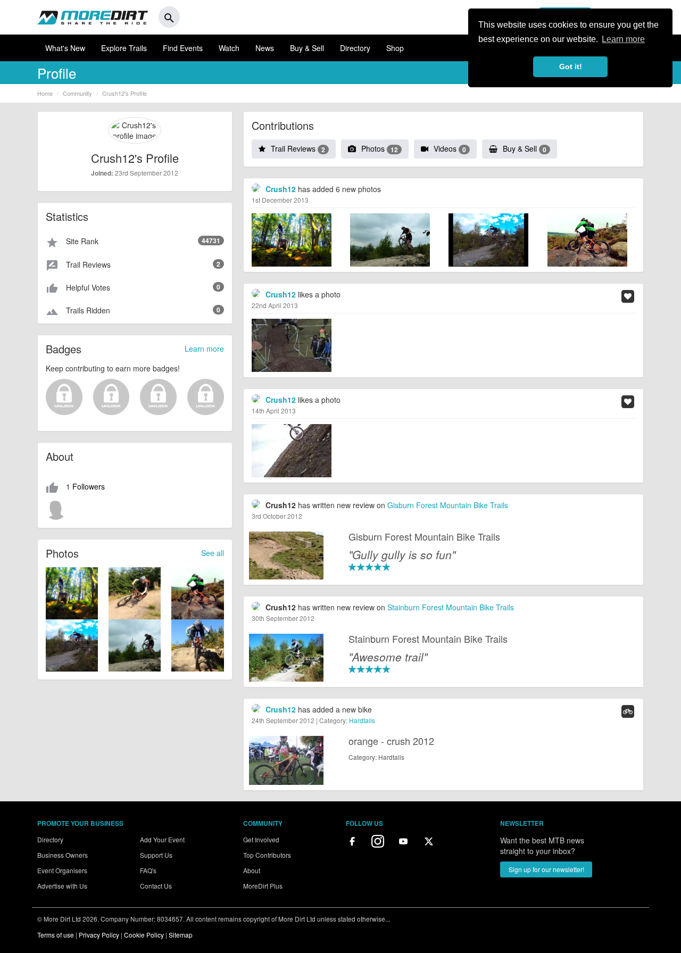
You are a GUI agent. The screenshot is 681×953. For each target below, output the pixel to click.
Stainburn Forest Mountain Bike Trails (450, 607)
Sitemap (181, 934)
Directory (355, 48)
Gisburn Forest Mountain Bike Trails (447, 505)
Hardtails (362, 720)
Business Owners (62, 854)
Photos (379, 148)
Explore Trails (124, 48)
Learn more (204, 348)
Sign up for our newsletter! (546, 869)
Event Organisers (62, 870)
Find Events (183, 48)
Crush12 (280, 189)
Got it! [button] (570, 66)
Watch (229, 48)
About (251, 870)
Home (45, 93)
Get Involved (261, 839)
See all (212, 553)
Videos (450, 148)
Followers (88, 486)
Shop (395, 48)
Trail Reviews (298, 148)
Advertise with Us (62, 885)
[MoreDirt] (92, 17)
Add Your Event (162, 839)
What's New (65, 48)
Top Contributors (267, 854)
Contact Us (156, 885)
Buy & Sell (307, 48)
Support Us (156, 854)
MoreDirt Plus (263, 885)
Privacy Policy (99, 934)
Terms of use (55, 934)
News (264, 48)
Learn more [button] (623, 39)
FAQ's (148, 870)
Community (77, 93)
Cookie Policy (144, 934)
